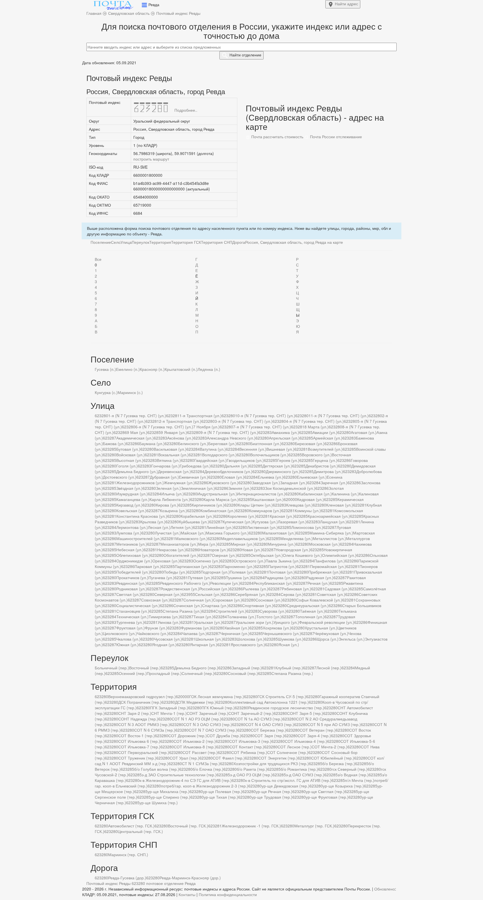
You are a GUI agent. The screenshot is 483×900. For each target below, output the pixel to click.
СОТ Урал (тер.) (184, 758)
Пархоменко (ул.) (239, 566)
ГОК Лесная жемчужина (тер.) (216, 696)
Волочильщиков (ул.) (269, 454)
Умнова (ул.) (169, 622)
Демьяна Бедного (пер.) (196, 667)
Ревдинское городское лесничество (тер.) (286, 707)
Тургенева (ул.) (130, 622)
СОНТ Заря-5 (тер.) (305, 713)
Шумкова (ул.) (291, 639)
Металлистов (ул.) (329, 538)
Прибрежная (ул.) (324, 572)
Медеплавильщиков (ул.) (244, 538)
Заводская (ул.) (266, 482)
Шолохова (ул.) (250, 639)
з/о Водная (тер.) (353, 774)
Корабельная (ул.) (197, 516)
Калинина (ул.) (345, 493)
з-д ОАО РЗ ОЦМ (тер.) (251, 774)
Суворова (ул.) (273, 611)
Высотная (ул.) (129, 460)
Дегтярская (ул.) (277, 466)
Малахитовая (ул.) (279, 533)
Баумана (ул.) (152, 443)
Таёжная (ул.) (312, 611)
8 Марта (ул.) (316, 426)
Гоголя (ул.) (127, 466)
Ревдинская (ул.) (131, 583)
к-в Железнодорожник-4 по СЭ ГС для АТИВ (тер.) (185, 780)
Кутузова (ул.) (265, 521)
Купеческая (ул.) (237, 521)
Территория (160, 242)
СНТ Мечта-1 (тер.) (169, 713)
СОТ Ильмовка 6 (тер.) (139, 741)
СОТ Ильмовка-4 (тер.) (306, 741)
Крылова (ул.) (152, 521)
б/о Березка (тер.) (338, 763)
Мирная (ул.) (243, 544)
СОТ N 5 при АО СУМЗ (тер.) (334, 724)
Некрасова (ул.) (171, 549)
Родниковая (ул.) (131, 588)
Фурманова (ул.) (196, 628)
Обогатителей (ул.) (181, 555)
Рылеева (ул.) (255, 588)
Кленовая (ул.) (339, 505)
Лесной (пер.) (329, 667)
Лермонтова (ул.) (132, 527)
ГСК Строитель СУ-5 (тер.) (281, 696)
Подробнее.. (185, 110)
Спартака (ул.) (215, 605)
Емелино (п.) (128, 369)
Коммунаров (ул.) (265, 510)
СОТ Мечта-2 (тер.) (329, 746)
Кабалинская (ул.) (315, 493)
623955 (188, 594)
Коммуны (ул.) (308, 510)
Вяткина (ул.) (169, 460)
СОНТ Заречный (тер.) (207, 713)
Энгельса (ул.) (351, 639)
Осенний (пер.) (133, 673)
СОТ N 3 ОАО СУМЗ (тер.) (207, 724)
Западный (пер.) (247, 667)
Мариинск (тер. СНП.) (128, 854)
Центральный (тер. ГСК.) (140, 831)
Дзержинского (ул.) (283, 471)
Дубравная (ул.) (164, 477)
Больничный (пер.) (112, 667)
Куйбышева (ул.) (194, 521)
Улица (126, 242)
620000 (290, 499)
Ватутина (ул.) (213, 449)
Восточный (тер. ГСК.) (188, 826)
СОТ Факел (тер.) (229, 758)
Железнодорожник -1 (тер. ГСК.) (251, 826)
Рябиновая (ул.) (296, 588)
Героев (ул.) (288, 460)
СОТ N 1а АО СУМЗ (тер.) (259, 719)
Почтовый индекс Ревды (108, 883)
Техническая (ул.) (132, 616)
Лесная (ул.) (159, 527)
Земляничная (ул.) (198, 488)
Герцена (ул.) (325, 460)
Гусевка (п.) (105, 369)
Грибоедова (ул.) (195, 466)
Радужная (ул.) (319, 577)
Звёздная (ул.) (129, 488)
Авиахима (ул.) (285, 432)
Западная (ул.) (293, 482)
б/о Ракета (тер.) (252, 769)
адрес (346, 3)
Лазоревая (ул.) (292, 521)
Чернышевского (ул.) (282, 633)
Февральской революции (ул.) (326, 622)
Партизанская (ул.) (192, 566)
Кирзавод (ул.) (129, 505)
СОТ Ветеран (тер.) (318, 730)
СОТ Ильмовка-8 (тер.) (195, 746)
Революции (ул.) (225, 583)
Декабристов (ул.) (322, 466)
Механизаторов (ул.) (179, 544)
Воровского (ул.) (317, 454)
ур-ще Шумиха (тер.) (158, 802)
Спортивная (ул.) (257, 605)
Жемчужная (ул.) (179, 482)
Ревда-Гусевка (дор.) (127, 877)
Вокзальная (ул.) (173, 454)
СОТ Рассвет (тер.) (200, 752)
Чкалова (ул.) (128, 639)
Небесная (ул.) (130, 549)
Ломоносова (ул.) (307, 527)
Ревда (190, 883)
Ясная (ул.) (288, 644)
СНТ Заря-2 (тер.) (134, 713)
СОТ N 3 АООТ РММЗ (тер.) (144, 724)
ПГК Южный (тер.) (218, 707)
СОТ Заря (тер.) (269, 735)
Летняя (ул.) (182, 527)
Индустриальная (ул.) (217, 493)
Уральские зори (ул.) (254, 622)
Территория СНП (216, 242)
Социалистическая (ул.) (138, 605)
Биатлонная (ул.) (265, 443)
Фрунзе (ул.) (156, 628)
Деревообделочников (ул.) (228, 471)
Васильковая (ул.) (170, 449)
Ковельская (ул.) (131, 510)
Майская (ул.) (193, 533)
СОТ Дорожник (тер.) (187, 735)
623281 (172, 415)
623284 (193, 449)
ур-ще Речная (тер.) (274, 791)
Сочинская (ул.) (187, 605)
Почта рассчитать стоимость (276, 136)
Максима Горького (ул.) (227, 533)
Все (98, 259)
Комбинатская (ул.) (218, 510)
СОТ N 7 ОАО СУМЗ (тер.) (213, 730)
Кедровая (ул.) (310, 499)
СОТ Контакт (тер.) (246, 746)
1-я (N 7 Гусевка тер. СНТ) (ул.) (137, 415)
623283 (265, 432)
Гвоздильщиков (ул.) (245, 460)
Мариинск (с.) (130, 392)
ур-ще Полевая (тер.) (222, 791)
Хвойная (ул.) (236, 628)
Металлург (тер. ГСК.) (314, 826)
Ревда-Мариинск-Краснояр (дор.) (190, 877)
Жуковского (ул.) (223, 482)
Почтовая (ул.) (281, 572)
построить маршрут (151, 159)
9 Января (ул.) (174, 432)
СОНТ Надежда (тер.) (138, 719)
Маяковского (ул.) (191, 538)
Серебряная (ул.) (251, 594)
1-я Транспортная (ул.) (200, 415)
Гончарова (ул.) (165, 466)
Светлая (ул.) (128, 594)
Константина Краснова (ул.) (141, 516)
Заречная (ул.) (334, 482)
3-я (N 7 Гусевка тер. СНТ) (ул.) (244, 421)
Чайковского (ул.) (153, 633)
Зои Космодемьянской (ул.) (290, 488)
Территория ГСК (186, 242)
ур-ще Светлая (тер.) (325, 791)
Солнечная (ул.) (198, 600)
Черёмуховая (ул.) (331, 633)
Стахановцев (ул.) (132, 611)
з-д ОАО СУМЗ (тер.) (305, 774)
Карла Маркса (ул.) (221, 499)
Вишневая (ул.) (280, 449)
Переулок (140, 242)
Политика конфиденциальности (228, 894)
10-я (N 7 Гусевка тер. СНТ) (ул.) (265, 415)
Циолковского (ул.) (120, 633)
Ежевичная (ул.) (193, 477)
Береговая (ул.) (222, 443)
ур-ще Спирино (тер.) (170, 797)
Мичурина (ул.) (282, 544)
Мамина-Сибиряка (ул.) (331, 533)
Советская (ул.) (331, 594)
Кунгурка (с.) (106, 392)
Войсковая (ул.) (130, 454)
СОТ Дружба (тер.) (224, 735)
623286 (120, 432)
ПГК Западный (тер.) (169, 707)
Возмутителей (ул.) (325, 449)
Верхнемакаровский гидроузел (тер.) (142, 696)
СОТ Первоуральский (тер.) (143, 752)
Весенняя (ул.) (252, 449)
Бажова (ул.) (114, 443)
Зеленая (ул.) (168, 488)
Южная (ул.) (127, 644)
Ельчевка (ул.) (270, 477)
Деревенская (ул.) (174, 471)
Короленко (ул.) (242, 516)
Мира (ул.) (207, 544)
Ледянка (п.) (209, 369)
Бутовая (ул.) (128, 449)
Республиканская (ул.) (274, 583)
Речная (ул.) (318, 583)
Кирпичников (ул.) (208, 505)
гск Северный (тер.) (350, 769)
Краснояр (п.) (152, 369)
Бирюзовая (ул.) (310, 443)
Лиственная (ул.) (262, 527)
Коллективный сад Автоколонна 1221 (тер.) (269, 702)
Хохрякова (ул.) (277, 628)
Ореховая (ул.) (166, 561)
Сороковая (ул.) (227, 600)
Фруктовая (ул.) (130, 628)
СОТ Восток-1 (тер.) (136, 735)
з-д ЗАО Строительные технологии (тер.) (179, 774)
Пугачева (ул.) (161, 577)
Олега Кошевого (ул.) (302, 555)
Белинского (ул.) (193, 443)
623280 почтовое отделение (158, 883)
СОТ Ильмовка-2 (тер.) (195, 741)
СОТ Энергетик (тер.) (278, 758)
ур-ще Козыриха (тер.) (343, 786)
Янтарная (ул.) (203, 644)
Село (115, 242)
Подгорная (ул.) (215, 572)
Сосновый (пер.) (243, 673)
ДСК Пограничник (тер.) (140, 702)
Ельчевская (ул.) (312, 477)
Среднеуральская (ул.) (308, 605)
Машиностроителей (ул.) (139, 538)
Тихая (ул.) (203, 616)
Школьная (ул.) (209, 639)
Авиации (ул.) (324, 432)
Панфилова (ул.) (329, 561)
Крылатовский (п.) (181, 369)
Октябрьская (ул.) (266, 555)
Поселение (101, 242)
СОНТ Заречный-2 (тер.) (251, 713)
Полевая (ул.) (242, 572)
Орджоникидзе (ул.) (134, 561)
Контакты (187, 894)
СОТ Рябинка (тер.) (249, 752)
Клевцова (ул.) (299, 505)
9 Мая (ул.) (137, 432)
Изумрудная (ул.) (132, 493)
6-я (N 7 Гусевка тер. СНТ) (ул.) (164, 426)
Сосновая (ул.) (269, 600)
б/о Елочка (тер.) (208, 769)
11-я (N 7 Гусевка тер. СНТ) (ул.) (339, 415)
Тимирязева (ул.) (164, 616)
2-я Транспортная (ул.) (180, 421)
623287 (109, 438)
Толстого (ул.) (269, 616)
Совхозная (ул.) (155, 600)
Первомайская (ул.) (328, 566)
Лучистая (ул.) (168, 533)
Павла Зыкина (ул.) (283, 561)
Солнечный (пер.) (198, 673)
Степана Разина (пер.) (292, 673)
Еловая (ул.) (233, 477)
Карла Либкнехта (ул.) (170, 499)
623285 (154, 432)
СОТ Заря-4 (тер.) (314, 735)
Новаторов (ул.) (213, 549)
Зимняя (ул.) (240, 488)
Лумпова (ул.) (128, 533)
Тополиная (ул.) (310, 616)
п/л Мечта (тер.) (359, 780)
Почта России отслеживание (335, 136)
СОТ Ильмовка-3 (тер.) (250, 741)
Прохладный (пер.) (164, 673)
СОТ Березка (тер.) (268, 730)
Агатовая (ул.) (364, 432)
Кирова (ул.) (167, 505)
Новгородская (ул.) (293, 549)
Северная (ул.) (168, 594)
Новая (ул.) (252, 549)
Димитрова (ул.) (328, 471)
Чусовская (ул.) (168, 639)
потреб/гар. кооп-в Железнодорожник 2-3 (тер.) (204, 786)
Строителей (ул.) (230, 611)
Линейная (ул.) (220, 527)
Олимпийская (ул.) (339, 555)
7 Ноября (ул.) (206, 426)
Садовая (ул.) (337, 588)
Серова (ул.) (292, 594)
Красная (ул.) (282, 516)
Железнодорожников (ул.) (140, 482)
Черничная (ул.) (235, 633)
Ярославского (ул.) (248, 644)
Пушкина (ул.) (238, 577)
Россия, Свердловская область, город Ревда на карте (294, 242)
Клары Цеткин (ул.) (255, 505)
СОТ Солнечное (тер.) (287, 752)
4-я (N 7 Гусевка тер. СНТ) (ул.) (315, 421)
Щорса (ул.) (327, 639)
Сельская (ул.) (208, 594)
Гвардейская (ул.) (210, 460)
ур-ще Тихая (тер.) (221, 797)
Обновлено (384, 889)
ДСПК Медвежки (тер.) (195, 702)
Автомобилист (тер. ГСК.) (131, 826)
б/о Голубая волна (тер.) (156, 769)
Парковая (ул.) (147, 566)
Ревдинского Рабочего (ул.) (185, 583)
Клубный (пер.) (289, 667)
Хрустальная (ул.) (321, 628)
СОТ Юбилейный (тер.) (332, 758)
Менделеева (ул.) (296, 538)
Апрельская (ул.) (284, 438)
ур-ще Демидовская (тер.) (285, 786)
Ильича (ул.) (172, 493)
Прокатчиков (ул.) (132, 577)
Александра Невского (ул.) (231, 438)
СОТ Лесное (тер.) (295, 746)
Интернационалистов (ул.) (261, 493)
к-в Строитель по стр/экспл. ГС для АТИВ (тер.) (288, 780)
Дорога (238, 242)
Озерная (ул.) (224, 555)
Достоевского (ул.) (119, 477)
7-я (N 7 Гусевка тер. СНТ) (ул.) (262, 426)
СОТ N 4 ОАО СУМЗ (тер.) (269, 724)
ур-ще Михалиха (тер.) (169, 791)
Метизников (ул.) (131, 544)
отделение (245, 55)
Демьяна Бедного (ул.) (137, 471)
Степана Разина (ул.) (182, 611)
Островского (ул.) (250, 561)
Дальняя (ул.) (236, 466)
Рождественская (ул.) (179, 588)
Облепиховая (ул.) (133, 555)
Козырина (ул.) (173, 510)
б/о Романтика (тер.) (299, 769)
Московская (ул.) (324, 544)
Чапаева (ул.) (194, 633)
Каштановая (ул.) (268, 499)
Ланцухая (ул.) (333, 521)
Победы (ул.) (175, 572)
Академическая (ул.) (135, 438)
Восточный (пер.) (145, 667)
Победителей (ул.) (133, 572)
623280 (101, 415)
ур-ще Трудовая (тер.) (272, 797)
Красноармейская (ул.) (329, 516)
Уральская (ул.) (208, 622)
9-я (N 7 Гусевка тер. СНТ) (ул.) (229, 432)
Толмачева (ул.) (241, 616)
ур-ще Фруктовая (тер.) (327, 797)
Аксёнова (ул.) (180, 438)
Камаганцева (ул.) (133, 499)
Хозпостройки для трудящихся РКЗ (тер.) (271, 763)
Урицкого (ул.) (286, 622)
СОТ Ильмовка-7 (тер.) (139, 746)
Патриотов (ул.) (282, 566)
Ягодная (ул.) (164, 644)
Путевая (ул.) (200, 577)
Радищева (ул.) (278, 577)
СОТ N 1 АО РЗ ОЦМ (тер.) (196, 719)
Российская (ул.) (214, 588)
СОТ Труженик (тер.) (137, 758)
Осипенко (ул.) (206, 561)
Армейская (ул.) (327, 438)
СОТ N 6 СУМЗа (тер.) (154, 730)
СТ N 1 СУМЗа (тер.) (201, 763)
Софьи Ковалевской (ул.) (319, 600)
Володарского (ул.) (219, 454)
